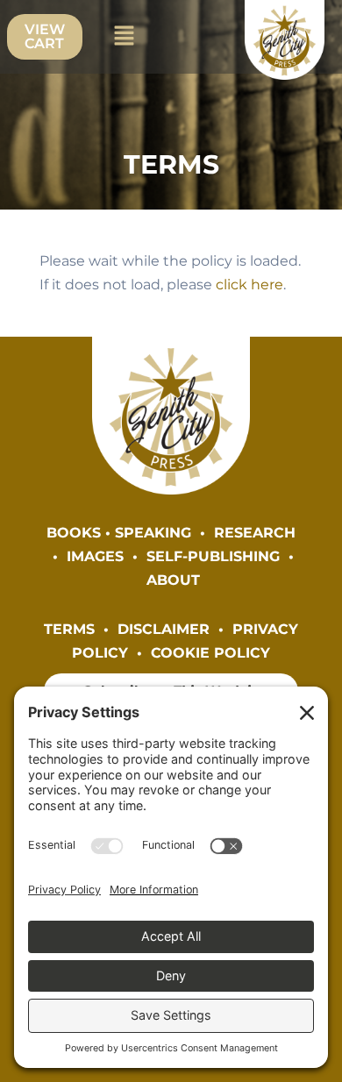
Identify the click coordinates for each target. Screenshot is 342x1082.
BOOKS (73, 532)
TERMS (69, 628)
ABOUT (173, 579)
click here (249, 284)
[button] (123, 37)
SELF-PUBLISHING (213, 556)
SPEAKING (153, 532)
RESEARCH (255, 532)
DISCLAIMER (164, 628)
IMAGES (95, 556)
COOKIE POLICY (210, 652)
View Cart (45, 36)
